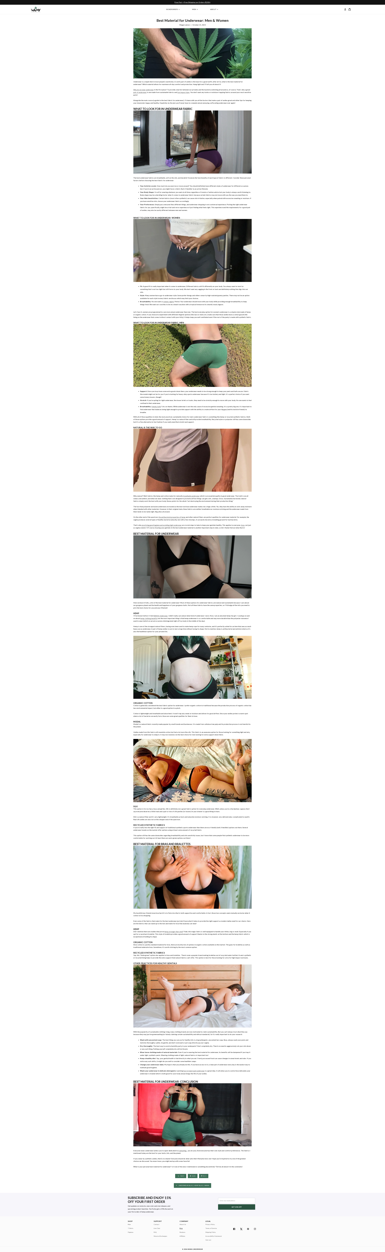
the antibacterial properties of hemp (172, 517)
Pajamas (130, 1232)
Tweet (182, 1176)
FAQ (155, 1232)
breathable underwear (191, 496)
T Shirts (130, 1228)
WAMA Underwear (160, 616)
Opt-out (208, 1240)
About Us (183, 1224)
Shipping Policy (210, 1232)
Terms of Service (211, 1228)
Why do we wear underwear (143, 90)
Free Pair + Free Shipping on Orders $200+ (193, 2)
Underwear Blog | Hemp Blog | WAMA (193, 1185)
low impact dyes (183, 92)
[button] (349, 9)
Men (129, 1224)
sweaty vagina (168, 301)
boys (243, 525)
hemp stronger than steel (174, 931)
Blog (181, 1228)
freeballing (182, 1151)
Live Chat (157, 1228)
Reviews (182, 1232)
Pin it (204, 1176)
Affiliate (182, 1236)
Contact (156, 1224)
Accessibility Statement (213, 1236)
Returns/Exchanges (160, 1236)
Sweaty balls (156, 406)
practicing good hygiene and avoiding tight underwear (162, 525)
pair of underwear (139, 92)
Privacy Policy (210, 1224)
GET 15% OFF (237, 1207)
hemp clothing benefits (148, 618)
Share (194, 1176)
